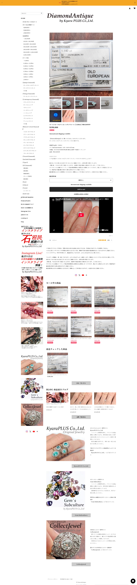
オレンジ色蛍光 (27, 176)
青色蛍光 (25, 168)
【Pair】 (24, 182)
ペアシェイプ (26, 107)
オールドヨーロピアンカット (31, 85)
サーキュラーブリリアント (30, 96)
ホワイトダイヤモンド (29, 148)
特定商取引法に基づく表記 (66, 579)
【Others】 (25, 185)
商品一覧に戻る (81, 383)
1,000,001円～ (27, 55)
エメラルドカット (28, 115)
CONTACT (24, 218)
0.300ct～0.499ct (28, 66)
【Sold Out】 (26, 194)
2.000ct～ (26, 79)
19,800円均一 (27, 30)
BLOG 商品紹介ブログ (27, 204)
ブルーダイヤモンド (28, 153)
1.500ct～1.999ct (28, 77)
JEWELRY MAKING (27, 197)
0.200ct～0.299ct (28, 63)
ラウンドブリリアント (29, 102)
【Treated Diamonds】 (28, 156)
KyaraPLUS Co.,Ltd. (81, 466)
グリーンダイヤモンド (29, 134)
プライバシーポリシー (53, 579)
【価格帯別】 (25, 36)
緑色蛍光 (25, 179)
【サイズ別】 (25, 58)
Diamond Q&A (25, 201)
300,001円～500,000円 (30, 49)
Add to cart (81, 189)
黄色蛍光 (25, 171)
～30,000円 (26, 38)
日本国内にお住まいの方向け (81, 194)
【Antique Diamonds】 (28, 82)
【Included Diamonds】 (29, 159)
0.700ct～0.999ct (28, 71)
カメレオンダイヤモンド (29, 150)
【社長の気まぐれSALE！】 (29, 22)
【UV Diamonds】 (27, 165)
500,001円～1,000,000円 (30, 52)
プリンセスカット (28, 118)
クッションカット (28, 121)
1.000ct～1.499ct (28, 74)
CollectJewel (81, 564)
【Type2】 (25, 162)
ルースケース (26, 191)
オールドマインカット (29, 88)
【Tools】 (25, 188)
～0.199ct (26, 60)
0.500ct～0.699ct (28, 69)
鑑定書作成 (52, 176)
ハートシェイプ (27, 113)
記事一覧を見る (81, 417)
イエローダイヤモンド (29, 131)
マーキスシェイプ (28, 110)
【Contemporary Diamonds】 (30, 99)
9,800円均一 (26, 27)
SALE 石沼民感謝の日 (27, 208)
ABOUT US (24, 215)
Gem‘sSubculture (81, 515)
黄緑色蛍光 (26, 173)
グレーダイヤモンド (28, 142)
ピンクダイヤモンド (28, 145)
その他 (25, 90)
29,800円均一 (27, 33)
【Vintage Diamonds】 (28, 93)
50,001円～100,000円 (29, 44)
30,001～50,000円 (28, 41)
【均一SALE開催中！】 (28, 25)
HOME (23, 18)
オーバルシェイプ (28, 105)
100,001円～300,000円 (30, 47)
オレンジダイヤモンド (29, 140)
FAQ (22, 222)
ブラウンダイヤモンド (29, 137)
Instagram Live (26, 211)
